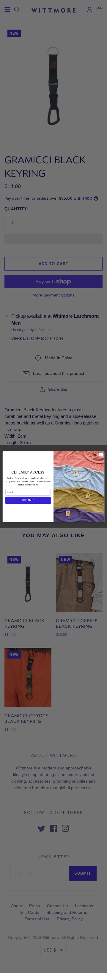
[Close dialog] (101, 454)
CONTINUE (28, 500)
